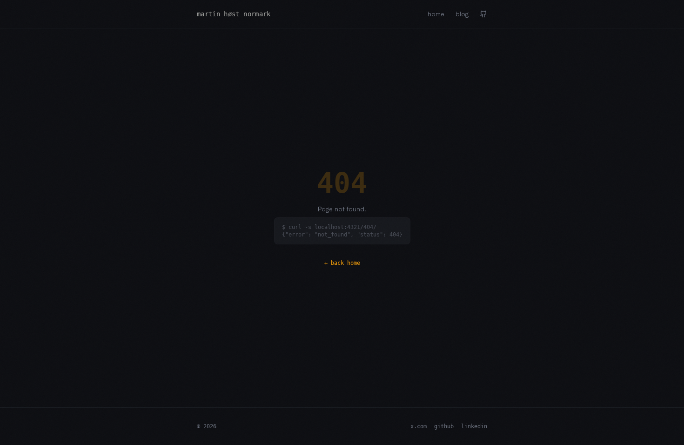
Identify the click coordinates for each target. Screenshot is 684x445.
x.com (418, 426)
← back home (342, 263)
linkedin (474, 426)
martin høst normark (234, 14)
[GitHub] (483, 14)
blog (462, 14)
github (444, 426)
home (436, 14)
